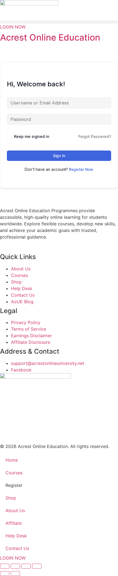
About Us (15, 510)
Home (11, 460)
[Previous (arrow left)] (4, 573)
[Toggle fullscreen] (15, 566)
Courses (14, 472)
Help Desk (16, 535)
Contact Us (17, 548)
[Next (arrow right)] (15, 573)
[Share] (26, 566)
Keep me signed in (31, 136)
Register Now (81, 169)
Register (14, 485)
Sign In (59, 155)
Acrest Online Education (50, 37)
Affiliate (13, 523)
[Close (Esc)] (36, 566)
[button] (59, 22)
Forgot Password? (94, 136)
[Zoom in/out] (4, 566)
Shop (10, 498)
